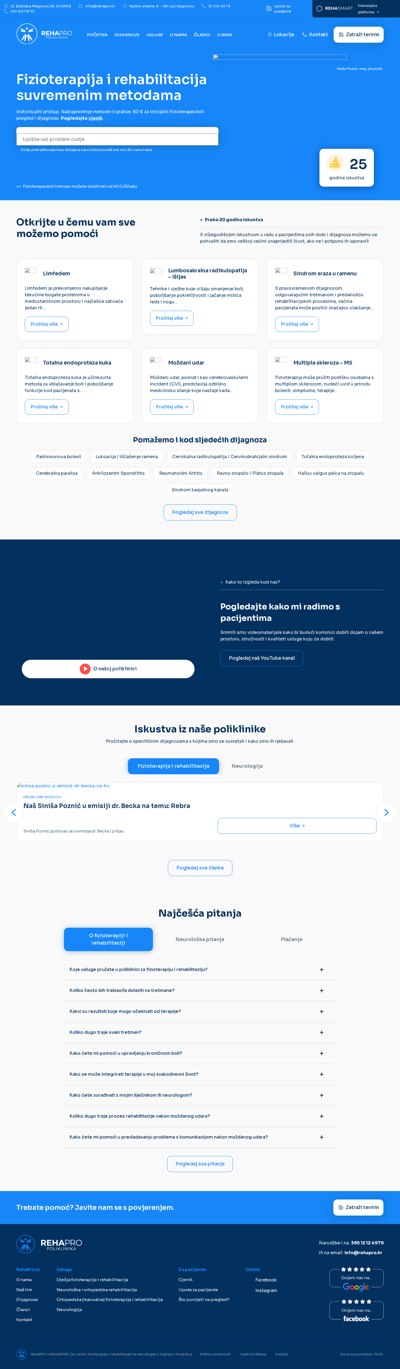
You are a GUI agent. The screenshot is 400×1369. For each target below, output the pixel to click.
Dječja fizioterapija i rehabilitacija (92, 1279)
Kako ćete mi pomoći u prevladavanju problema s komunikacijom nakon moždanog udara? (168, 1137)
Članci (202, 34)
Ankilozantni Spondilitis (118, 473)
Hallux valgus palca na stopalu (331, 473)
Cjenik (224, 34)
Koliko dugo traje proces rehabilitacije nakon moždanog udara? (139, 1116)
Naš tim (24, 1289)
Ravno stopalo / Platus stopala (250, 473)
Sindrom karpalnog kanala (200, 490)
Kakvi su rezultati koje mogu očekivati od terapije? (125, 1011)
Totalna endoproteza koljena (332, 457)
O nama (24, 1279)
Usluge (154, 34)
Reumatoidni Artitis (180, 473)
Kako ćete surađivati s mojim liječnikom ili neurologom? (130, 1095)
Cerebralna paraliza (57, 473)
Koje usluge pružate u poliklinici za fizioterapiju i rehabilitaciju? (138, 969)
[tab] (173, 766)
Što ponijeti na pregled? (204, 1299)
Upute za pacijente (198, 1289)
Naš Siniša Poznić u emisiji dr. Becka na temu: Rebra (106, 806)
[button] (13, 812)
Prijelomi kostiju (42, 797)
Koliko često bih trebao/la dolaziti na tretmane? (122, 990)
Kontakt (24, 1319)
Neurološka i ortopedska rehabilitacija (97, 1289)
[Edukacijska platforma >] (334, 8)
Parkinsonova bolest (58, 457)
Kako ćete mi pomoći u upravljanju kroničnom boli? (125, 1053)
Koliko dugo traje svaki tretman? (105, 1032)
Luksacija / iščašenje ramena (127, 457)
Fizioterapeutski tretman (47, 186)
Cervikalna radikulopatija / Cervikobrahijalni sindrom (229, 457)
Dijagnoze (127, 34)
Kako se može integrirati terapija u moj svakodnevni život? (133, 1074)
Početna (97, 34)
